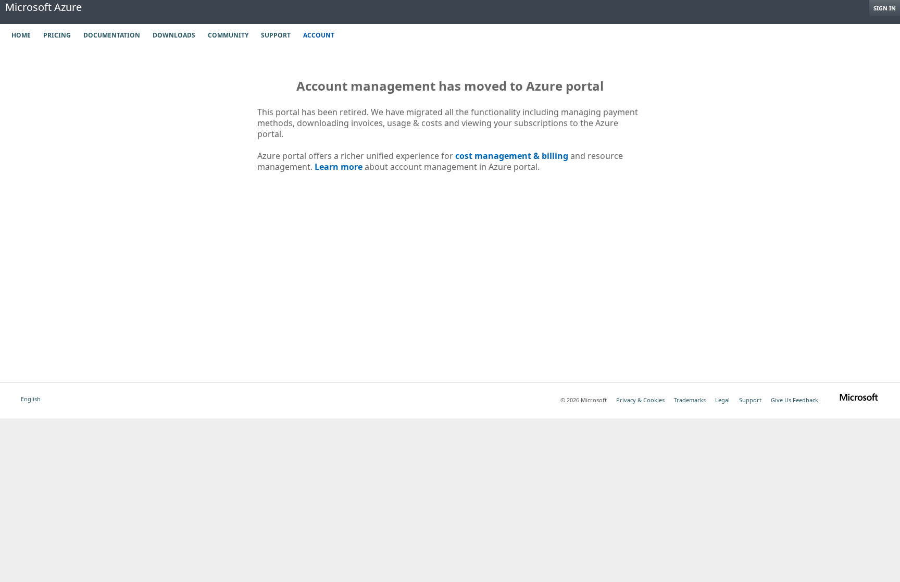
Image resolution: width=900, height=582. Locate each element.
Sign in (884, 8)
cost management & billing (511, 156)
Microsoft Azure (43, 7)
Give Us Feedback (794, 400)
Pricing (57, 35)
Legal (722, 400)
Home (21, 35)
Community (228, 35)
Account (318, 35)
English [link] (31, 399)
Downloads (174, 35)
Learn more (338, 166)
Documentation (111, 35)
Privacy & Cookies (640, 400)
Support (276, 35)
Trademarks (690, 400)
